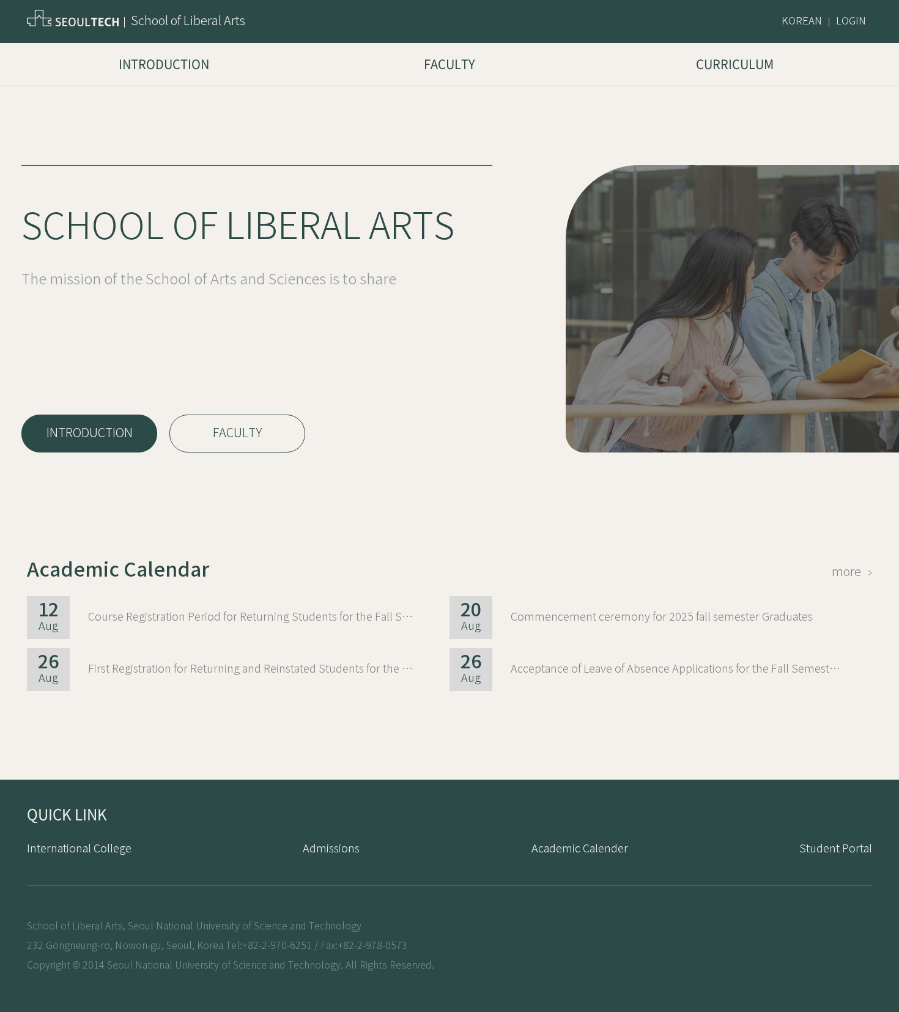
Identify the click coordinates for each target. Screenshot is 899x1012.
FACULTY (237, 433)
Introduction (164, 64)
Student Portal (835, 849)
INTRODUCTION (89, 433)
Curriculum (735, 64)
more (850, 572)
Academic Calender (579, 849)
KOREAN (802, 21)
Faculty (449, 64)
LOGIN (851, 21)
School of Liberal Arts (188, 21)
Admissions (331, 849)
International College (79, 849)
